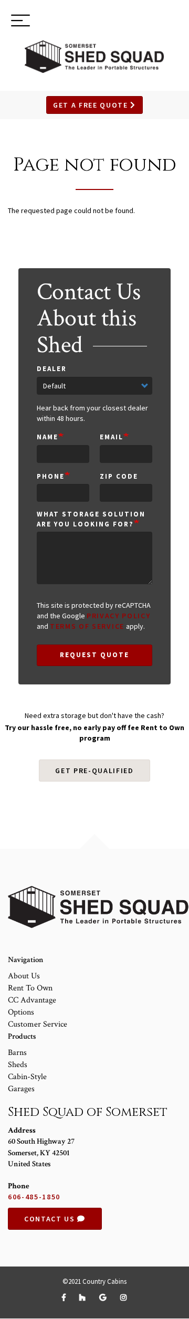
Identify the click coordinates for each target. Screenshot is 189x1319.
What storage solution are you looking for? (91, 519)
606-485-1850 (34, 1196)
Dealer (52, 368)
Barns (17, 1052)
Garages (21, 1088)
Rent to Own (30, 988)
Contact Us (50, 1218)
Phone (51, 476)
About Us (24, 976)
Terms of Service (87, 626)
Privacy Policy (119, 615)
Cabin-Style (27, 1076)
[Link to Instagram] (124, 1297)
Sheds (17, 1064)
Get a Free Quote (92, 105)
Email (111, 436)
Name (47, 436)
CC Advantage (32, 1000)
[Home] (94, 56)
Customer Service (37, 1024)
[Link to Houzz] (84, 1297)
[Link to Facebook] (65, 1297)
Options (21, 1012)
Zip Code (119, 476)
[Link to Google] (104, 1297)
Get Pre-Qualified (94, 770)
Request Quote (94, 654)
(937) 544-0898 (142, 22)
